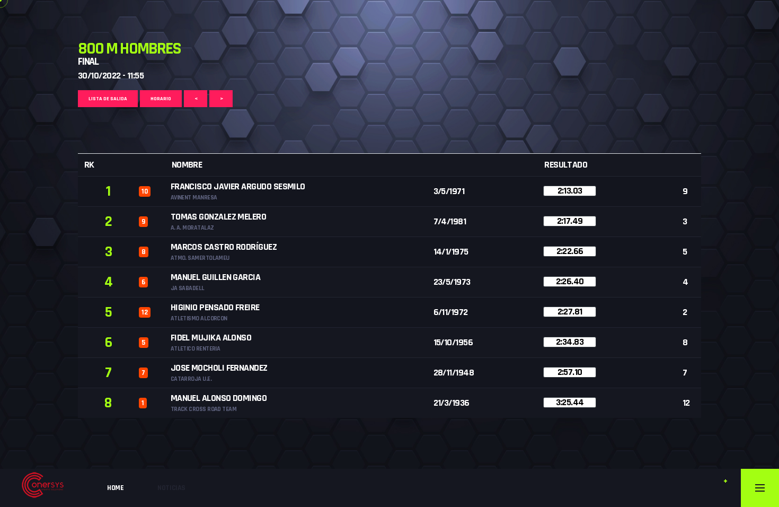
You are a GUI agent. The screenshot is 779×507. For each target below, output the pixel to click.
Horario (161, 98)
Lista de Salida (107, 98)
